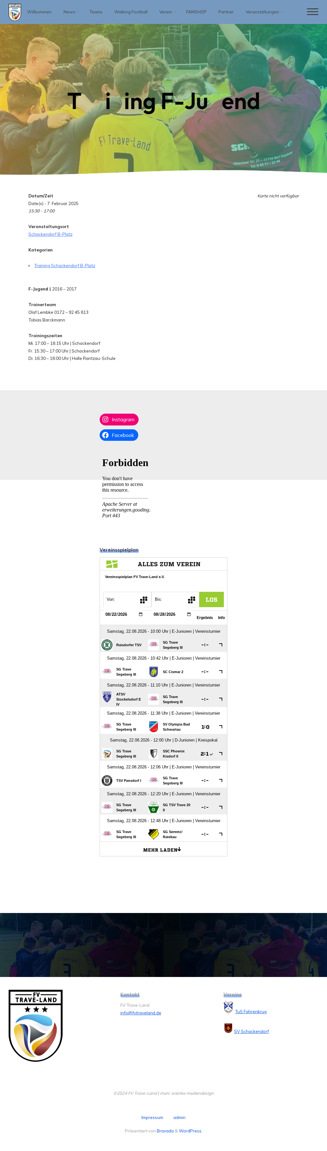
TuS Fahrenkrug (251, 1011)
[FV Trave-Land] (15, 11)
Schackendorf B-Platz (50, 234)
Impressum (152, 1117)
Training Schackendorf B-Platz (64, 265)
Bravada (165, 1130)
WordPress (190, 1130)
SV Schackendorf (251, 1031)
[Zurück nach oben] (302, 1126)
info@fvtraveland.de (140, 1012)
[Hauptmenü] (312, 12)
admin (179, 1117)
